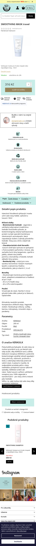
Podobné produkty (21, 203)
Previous (2, 451)
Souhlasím (18, 542)
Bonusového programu (19, 103)
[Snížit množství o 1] (31, 85)
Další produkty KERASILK (11, 386)
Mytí (15, 326)
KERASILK (17, 321)
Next (34, 451)
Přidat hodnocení (18, 402)
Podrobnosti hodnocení (8, 31)
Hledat (30, 16)
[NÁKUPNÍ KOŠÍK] (23, 8)
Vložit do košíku (18, 90)
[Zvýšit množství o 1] (31, 83)
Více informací (21, 531)
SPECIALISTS (18, 330)
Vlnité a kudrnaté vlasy (22, 334)
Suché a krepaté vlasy (21, 336)
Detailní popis (6, 72)
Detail (9, 462)
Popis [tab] (4, 199)
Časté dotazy (13, 199)
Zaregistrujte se (18, 121)
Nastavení (18, 536)
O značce (24, 199)
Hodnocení (6, 203)
